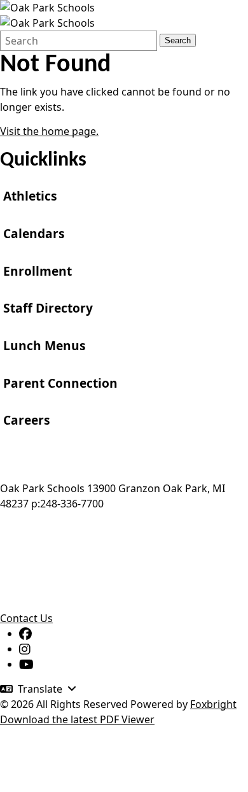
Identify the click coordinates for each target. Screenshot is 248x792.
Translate (40, 689)
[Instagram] (25, 649)
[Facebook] (25, 633)
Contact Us (26, 618)
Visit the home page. (49, 131)
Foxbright (213, 704)
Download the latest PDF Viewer (77, 719)
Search (178, 40)
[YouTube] (26, 664)
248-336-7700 (72, 504)
